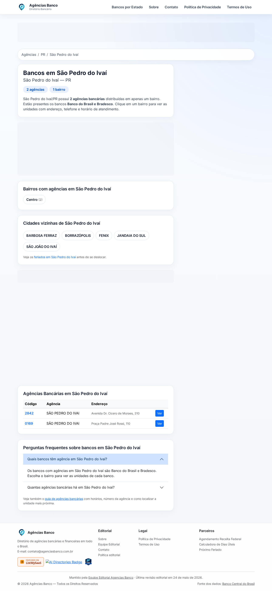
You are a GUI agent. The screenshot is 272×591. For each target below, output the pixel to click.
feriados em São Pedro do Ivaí (55, 257)
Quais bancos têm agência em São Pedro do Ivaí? (67, 459)
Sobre (154, 7)
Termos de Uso (239, 7)
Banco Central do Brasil (238, 583)
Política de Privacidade (202, 7)
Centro (34, 199)
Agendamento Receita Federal (220, 539)
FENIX (104, 235)
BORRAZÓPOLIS (78, 235)
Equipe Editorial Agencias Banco (110, 577)
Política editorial (109, 555)
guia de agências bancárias (64, 498)
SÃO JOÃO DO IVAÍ (41, 246)
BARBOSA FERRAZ (41, 235)
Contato (171, 7)
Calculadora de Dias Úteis (217, 544)
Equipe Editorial (109, 544)
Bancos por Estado (127, 7)
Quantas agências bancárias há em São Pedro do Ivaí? (71, 487)
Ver (159, 413)
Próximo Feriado (210, 549)
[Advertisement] (95, 335)
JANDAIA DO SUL (131, 235)
